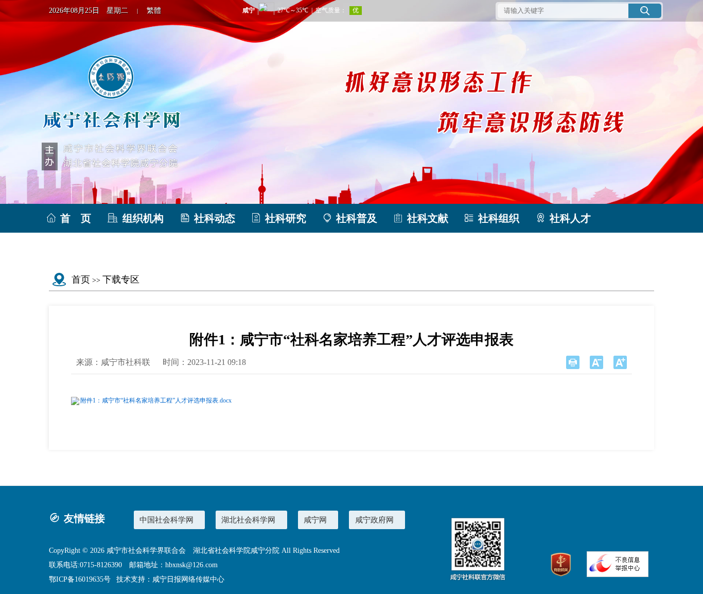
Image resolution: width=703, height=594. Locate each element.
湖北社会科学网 (248, 519)
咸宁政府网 (374, 519)
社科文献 (427, 218)
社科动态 (214, 218)
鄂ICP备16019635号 (80, 579)
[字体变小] (596, 362)
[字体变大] (620, 362)
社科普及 (356, 218)
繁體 (154, 10)
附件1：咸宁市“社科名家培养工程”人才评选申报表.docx (156, 400)
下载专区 (80, 247)
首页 (81, 279)
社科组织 (498, 218)
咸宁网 (315, 519)
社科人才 (570, 218)
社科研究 (285, 218)
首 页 (75, 218)
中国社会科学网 (166, 519)
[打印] (572, 362)
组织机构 (143, 218)
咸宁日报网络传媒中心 (188, 579)
